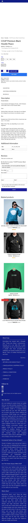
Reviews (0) (6, 94)
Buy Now (14, 74)
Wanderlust (3, 82)
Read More (23, 357)
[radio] (2, 59)
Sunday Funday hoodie (14, 254)
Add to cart (13, 71)
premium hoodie (22, 81)
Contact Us (7, 375)
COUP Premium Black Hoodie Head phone (14, 320)
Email (15, 180)
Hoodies (6, 38)
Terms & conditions (9, 372)
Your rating (3, 170)
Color (2, 62)
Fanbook (6, 379)
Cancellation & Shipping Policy (13, 365)
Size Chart (6, 54)
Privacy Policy (8, 369)
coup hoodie (12, 81)
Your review (4, 172)
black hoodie (6, 81)
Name (2, 180)
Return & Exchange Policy (12, 362)
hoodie (16, 81)
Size (2, 56)
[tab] (6, 88)
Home (2, 38)
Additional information (9, 91)
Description (6, 88)
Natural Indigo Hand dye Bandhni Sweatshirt (14, 225)
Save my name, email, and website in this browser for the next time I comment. (13, 185)
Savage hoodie (14, 293)
